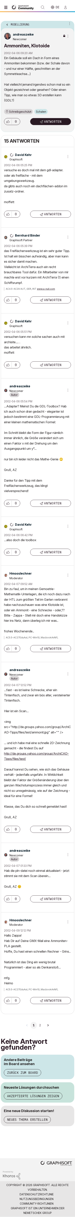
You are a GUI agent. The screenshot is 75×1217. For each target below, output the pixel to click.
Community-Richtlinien (36, 1203)
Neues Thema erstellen (27, 1120)
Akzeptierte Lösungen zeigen (33, 1096)
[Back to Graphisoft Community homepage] (23, 7)
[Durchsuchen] (7, 7)
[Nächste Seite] (47, 1025)
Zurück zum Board (22, 1073)
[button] (8, 121)
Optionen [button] (68, 23)
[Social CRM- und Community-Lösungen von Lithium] (11, 1174)
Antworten (52, 121)
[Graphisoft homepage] (56, 1163)
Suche (43, 7)
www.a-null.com (46, 288)
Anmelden (67, 7)
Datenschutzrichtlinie (37, 1194)
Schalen (41, 111)
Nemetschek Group (37, 1212)
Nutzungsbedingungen (36, 1199)
